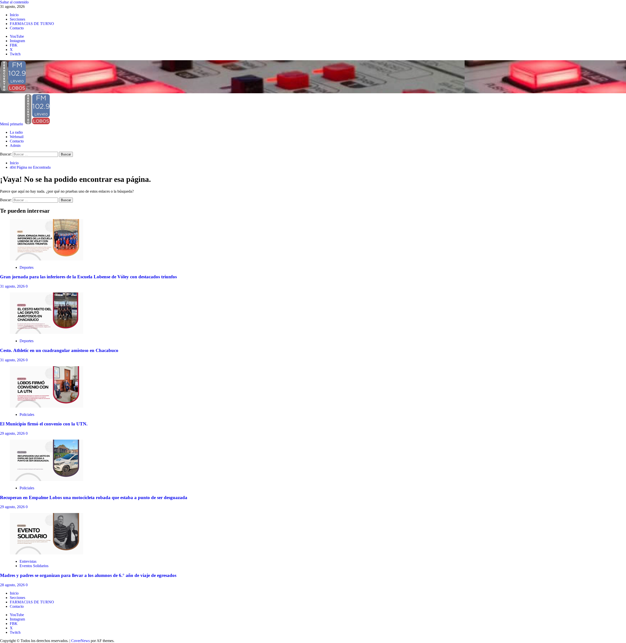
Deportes (27, 267)
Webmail (16, 137)
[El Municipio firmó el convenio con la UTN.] (46, 406)
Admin (15, 145)
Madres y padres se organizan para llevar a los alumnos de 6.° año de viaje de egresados (88, 575)
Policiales (27, 414)
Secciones (17, 19)
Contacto (17, 28)
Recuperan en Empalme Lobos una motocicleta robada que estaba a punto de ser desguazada (93, 497)
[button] (12, 124)
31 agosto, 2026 (13, 286)
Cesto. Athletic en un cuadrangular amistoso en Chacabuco (59, 350)
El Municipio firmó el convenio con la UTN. (44, 423)
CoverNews (80, 641)
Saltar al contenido (14, 2)
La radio (16, 132)
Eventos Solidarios (34, 566)
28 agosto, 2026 (13, 585)
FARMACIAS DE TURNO (32, 24)
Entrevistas (28, 561)
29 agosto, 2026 (13, 433)
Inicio (14, 15)
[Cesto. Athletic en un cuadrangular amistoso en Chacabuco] (46, 332)
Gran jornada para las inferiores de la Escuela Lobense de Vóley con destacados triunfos (88, 276)
